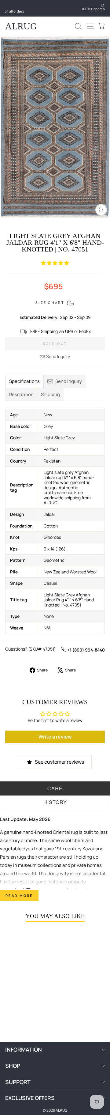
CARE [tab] (55, 788)
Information (23, 1049)
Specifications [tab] (24, 381)
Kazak (88, 848)
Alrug (21, 26)
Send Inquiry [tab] (68, 381)
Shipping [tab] (50, 394)
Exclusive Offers (30, 1098)
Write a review (55, 736)
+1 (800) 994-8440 (85, 650)
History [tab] (55, 802)
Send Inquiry (58, 356)
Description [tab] (21, 394)
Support (18, 1082)
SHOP (12, 1065)
